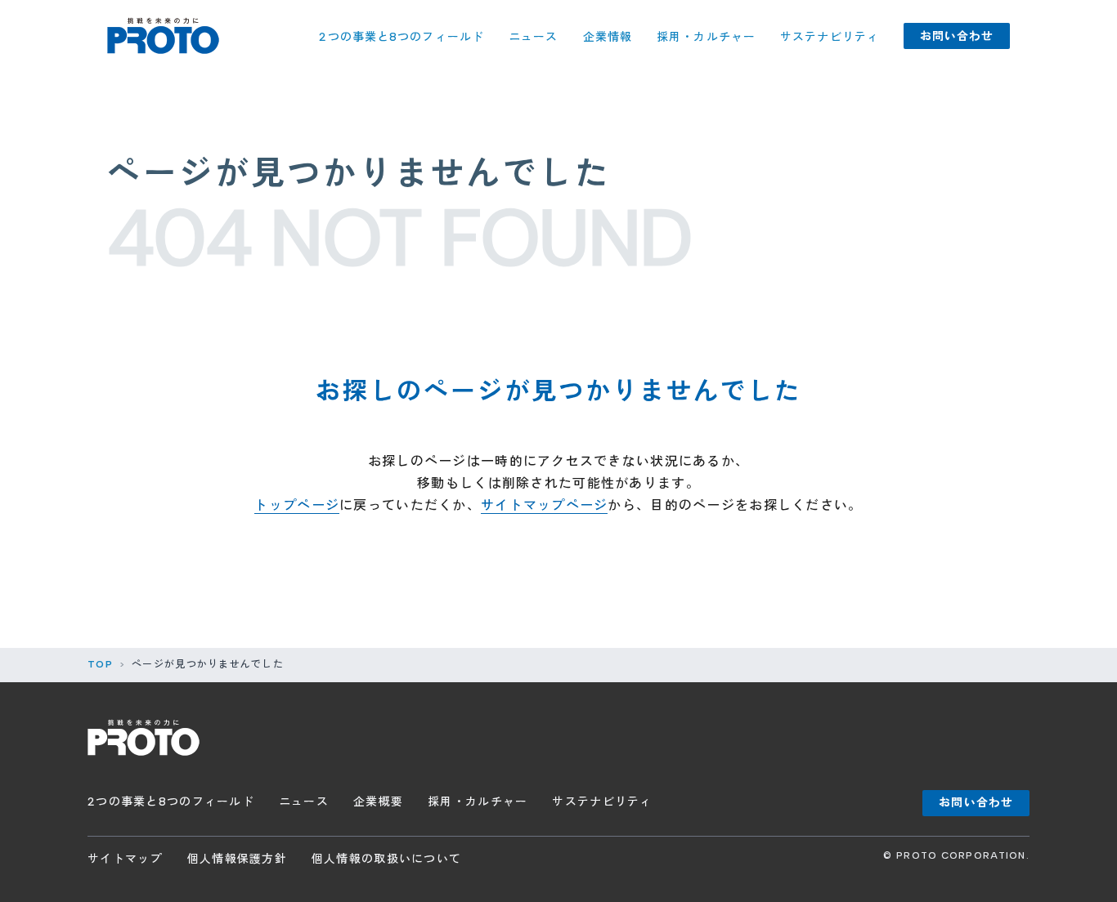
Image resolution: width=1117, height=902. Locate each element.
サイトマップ (125, 859)
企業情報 (607, 37)
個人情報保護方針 (237, 859)
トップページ (296, 505)
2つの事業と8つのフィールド (401, 37)
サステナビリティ (829, 37)
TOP (100, 664)
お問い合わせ (957, 36)
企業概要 (378, 802)
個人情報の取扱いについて (386, 859)
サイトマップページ (544, 505)
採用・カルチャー (706, 37)
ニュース (533, 37)
